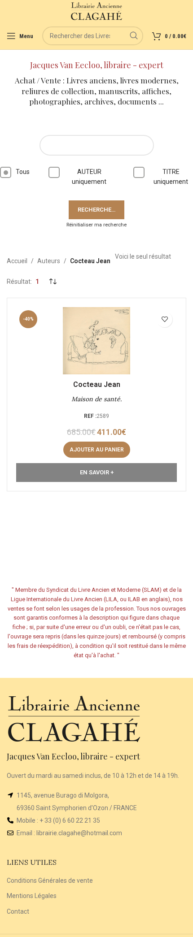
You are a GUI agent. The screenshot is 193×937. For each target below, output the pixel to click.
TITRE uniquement (171, 176)
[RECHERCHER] (133, 35)
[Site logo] (96, 10)
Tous (23, 171)
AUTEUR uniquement (89, 176)
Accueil (17, 261)
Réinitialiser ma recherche (96, 225)
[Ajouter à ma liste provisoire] (164, 319)
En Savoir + (97, 472)
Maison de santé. (96, 399)
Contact (18, 911)
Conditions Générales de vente (50, 880)
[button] (96, 450)
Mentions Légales (32, 895)
